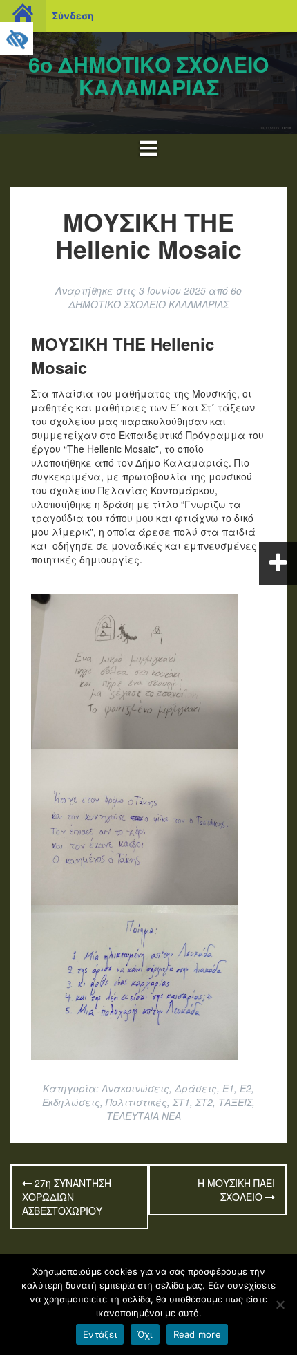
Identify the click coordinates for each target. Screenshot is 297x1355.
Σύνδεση (73, 15)
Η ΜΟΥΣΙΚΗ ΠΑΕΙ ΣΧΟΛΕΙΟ (236, 1190)
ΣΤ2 (204, 1102)
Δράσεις (196, 1088)
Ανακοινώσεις (135, 1088)
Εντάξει (100, 1334)
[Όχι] (280, 1304)
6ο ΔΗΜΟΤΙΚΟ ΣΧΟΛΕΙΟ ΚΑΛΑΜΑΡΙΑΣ (148, 75)
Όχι (145, 1334)
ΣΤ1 (181, 1102)
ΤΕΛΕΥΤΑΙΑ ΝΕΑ (143, 1116)
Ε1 (228, 1088)
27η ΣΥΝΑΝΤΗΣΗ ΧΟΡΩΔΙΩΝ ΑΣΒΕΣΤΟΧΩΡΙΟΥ (66, 1196)
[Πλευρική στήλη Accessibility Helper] (16, 38)
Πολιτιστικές (136, 1102)
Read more (197, 1334)
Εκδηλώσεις (71, 1102)
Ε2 (245, 1088)
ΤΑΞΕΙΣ (235, 1102)
